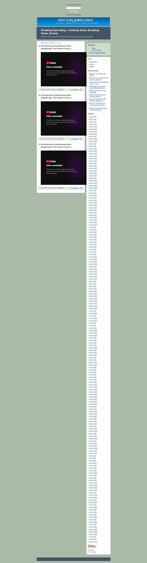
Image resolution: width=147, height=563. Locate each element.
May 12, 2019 (93, 448)
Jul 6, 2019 (92, 460)
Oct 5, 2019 (92, 492)
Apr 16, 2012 (93, 205)
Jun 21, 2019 (93, 453)
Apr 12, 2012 (93, 195)
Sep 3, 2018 (92, 421)
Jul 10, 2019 (92, 463)
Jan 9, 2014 (92, 254)
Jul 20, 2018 (92, 416)
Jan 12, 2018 (93, 384)
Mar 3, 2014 (92, 281)
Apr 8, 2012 (92, 193)
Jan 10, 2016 (93, 335)
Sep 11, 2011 (93, 139)
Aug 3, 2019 (92, 470)
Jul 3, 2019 (92, 455)
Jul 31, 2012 (92, 242)
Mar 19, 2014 (93, 298)
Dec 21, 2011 (93, 156)
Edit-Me (91, 64)
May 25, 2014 (93, 308)
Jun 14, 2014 (93, 313)
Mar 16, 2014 (93, 296)
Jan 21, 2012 (93, 168)
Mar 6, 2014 (92, 286)
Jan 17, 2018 (93, 392)
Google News (93, 62)
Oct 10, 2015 (93, 333)
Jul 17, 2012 (92, 234)
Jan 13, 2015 (93, 320)
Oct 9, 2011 (92, 146)
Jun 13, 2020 (93, 534)
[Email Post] (80, 89)
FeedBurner (77, 14)
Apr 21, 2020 (93, 527)
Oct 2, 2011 (92, 143)
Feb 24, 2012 (93, 175)
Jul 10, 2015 (92, 328)
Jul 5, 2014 (92, 315)
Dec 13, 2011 (93, 151)
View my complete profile (97, 53)
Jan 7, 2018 (92, 379)
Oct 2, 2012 (92, 249)
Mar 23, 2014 (93, 301)
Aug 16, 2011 (93, 124)
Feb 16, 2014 (93, 269)
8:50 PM (61, 89)
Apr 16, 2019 (93, 443)
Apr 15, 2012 (93, 202)
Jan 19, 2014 (93, 261)
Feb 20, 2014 (93, 274)
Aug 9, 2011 (92, 121)
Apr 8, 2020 (92, 524)
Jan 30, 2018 (93, 404)
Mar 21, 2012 (93, 185)
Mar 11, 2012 (93, 180)
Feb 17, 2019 (93, 428)
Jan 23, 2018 (93, 401)
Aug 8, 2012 (92, 247)
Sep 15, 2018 (93, 424)
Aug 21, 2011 (93, 126)
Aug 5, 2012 (92, 244)
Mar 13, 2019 (93, 436)
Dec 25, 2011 (93, 158)
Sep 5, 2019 (92, 478)
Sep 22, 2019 (93, 487)
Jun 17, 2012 (93, 220)
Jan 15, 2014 (93, 257)
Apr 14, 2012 (93, 200)
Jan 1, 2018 (92, 367)
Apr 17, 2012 (93, 207)
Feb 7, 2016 (92, 345)
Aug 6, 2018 (92, 419)
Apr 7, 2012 (92, 190)
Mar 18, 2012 (93, 183)
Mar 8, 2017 (92, 357)
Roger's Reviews (97, 50)
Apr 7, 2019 (92, 441)
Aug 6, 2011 (92, 116)
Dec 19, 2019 (93, 507)
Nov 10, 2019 (93, 502)
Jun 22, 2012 (93, 225)
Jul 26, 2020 (92, 539)
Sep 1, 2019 (92, 475)
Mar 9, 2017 (92, 360)
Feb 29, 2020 (93, 517)
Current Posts (93, 541)
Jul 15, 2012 (92, 232)
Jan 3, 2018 (92, 372)
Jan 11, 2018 (93, 382)
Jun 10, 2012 (93, 217)
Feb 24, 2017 (93, 355)
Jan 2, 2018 (92, 370)
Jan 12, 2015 (93, 318)
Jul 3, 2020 (92, 536)
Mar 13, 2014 (93, 293)
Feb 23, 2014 (93, 276)
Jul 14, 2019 (92, 465)
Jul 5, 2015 (92, 325)
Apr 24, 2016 (93, 350)
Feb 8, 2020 (92, 514)
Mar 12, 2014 (93, 291)
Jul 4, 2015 (92, 323)
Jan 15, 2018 (93, 389)
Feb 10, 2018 (93, 411)
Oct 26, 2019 (93, 497)
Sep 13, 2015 (93, 330)
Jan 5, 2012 (92, 163)
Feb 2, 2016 (92, 338)
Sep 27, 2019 (93, 490)
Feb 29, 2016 (93, 347)
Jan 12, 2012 (93, 166)
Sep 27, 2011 (93, 141)
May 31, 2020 (93, 532)
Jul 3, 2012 (92, 227)
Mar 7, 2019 (92, 433)
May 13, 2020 (93, 529)
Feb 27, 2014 (93, 279)
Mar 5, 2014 (92, 284)
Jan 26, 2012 (93, 171)
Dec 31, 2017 (93, 365)
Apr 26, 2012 (93, 212)
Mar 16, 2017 (93, 362)
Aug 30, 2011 (93, 134)
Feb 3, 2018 (92, 406)
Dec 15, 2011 (93, 153)
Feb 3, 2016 (92, 340)
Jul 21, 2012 (92, 239)
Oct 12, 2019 (93, 495)
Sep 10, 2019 (93, 482)
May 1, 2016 (93, 352)
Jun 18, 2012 (93, 222)
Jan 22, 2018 (93, 399)
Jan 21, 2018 (93, 397)
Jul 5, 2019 (92, 458)
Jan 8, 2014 (92, 252)
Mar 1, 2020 (92, 519)
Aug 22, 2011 (93, 129)
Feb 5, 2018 (92, 409)
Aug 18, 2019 (93, 473)
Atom (93, 552)
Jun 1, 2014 (92, 311)
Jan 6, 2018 (92, 377)
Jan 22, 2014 (93, 264)
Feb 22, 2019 (93, 431)
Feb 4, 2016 (92, 343)
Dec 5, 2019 (92, 505)
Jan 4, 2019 (92, 426)
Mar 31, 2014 (93, 303)
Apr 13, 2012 (93, 198)
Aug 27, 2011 (93, 131)
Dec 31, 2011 (93, 161)
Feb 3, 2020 (92, 512)
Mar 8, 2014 (92, 288)
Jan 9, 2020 (92, 509)
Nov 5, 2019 (92, 500)
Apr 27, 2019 (93, 446)
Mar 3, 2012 (92, 178)
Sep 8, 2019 (92, 480)
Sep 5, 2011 (92, 136)
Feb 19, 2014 (93, 271)
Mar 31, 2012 (93, 188)
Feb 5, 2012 (92, 173)
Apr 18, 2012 (93, 210)
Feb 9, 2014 (92, 266)
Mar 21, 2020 (93, 522)
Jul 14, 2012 (92, 229)
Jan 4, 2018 (92, 374)
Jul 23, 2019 (92, 468)
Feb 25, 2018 (93, 414)
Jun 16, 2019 (93, 451)
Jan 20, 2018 (93, 394)
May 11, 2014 (93, 306)
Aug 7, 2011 (92, 119)
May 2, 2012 (93, 215)
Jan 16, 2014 (93, 259)
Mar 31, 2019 (93, 438)
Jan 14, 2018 (93, 387)
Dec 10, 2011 (93, 148)
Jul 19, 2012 (92, 237)
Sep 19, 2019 (93, 485)
